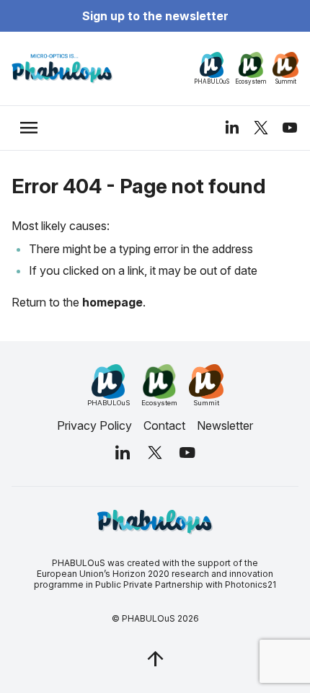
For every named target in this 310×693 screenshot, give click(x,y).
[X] (261, 127)
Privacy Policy (94, 425)
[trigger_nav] (29, 127)
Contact (164, 425)
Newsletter (225, 425)
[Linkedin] (232, 127)
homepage (112, 302)
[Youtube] (289, 127)
